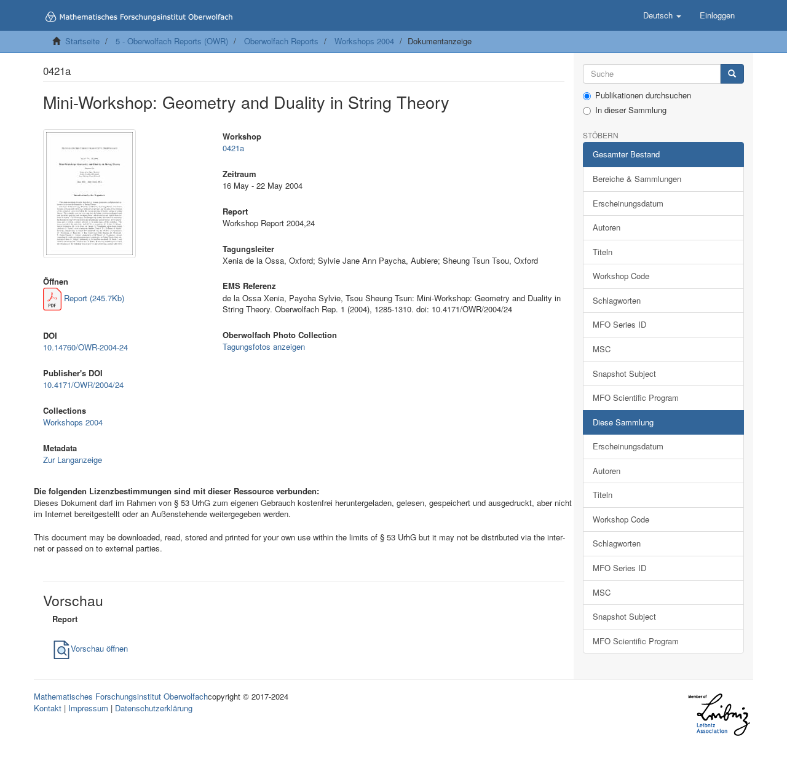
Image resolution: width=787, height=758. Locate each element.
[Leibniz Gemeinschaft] (718, 714)
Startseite (82, 41)
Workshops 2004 (364, 41)
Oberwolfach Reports (281, 41)
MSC (602, 349)
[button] (662, 15)
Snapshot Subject (624, 373)
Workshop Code (621, 276)
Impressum (88, 708)
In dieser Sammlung (630, 110)
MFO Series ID (619, 324)
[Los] (732, 74)
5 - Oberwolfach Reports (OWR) (172, 41)
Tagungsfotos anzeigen (264, 346)
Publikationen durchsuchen (643, 95)
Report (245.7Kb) (92, 298)
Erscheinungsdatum (628, 203)
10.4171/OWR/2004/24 (83, 384)
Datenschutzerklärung (153, 708)
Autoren (606, 227)
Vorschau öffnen (99, 648)
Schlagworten (617, 300)
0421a (233, 148)
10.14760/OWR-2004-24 (85, 347)
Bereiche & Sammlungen (637, 178)
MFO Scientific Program (636, 397)
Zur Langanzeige (72, 459)
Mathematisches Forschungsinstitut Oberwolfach (121, 696)
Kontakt (47, 708)
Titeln (602, 252)
